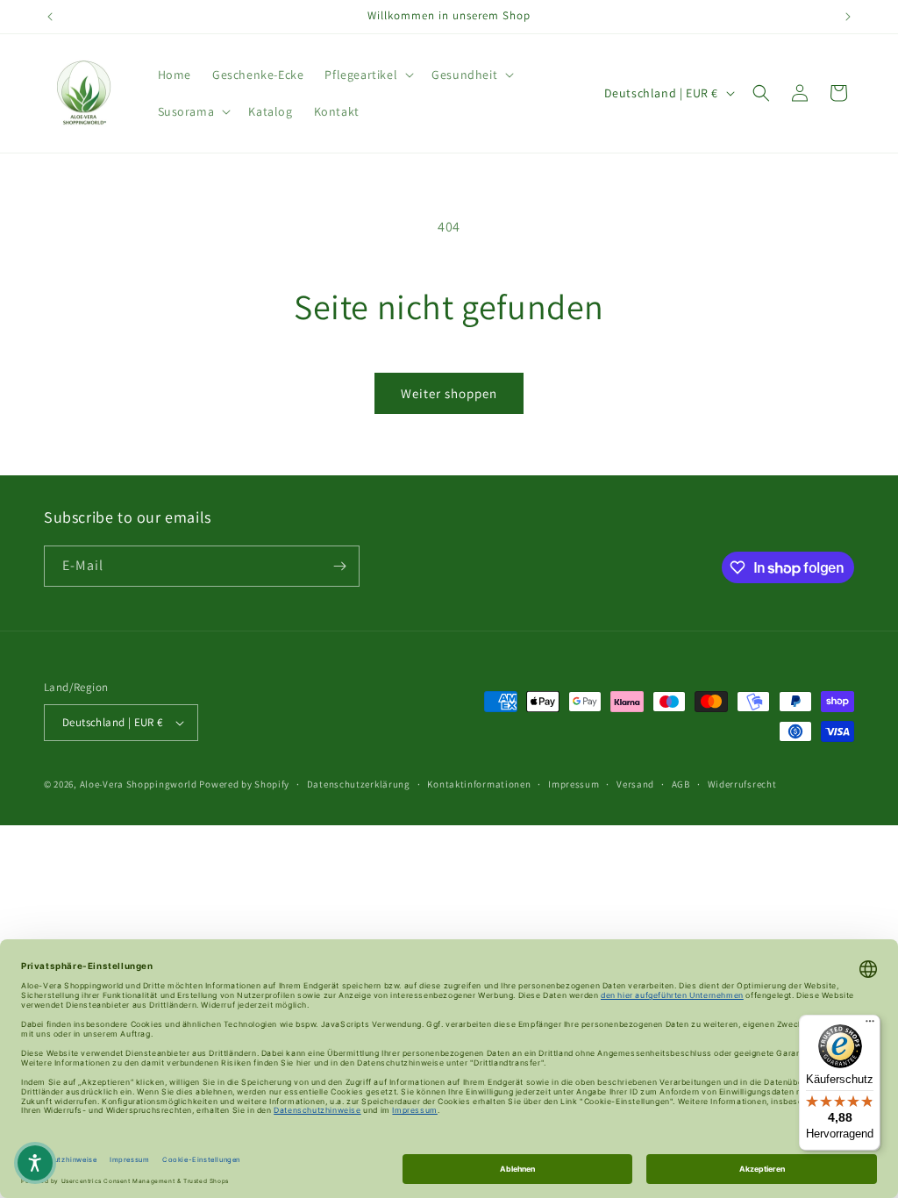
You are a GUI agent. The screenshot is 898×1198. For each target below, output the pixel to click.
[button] (367, 74)
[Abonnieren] (339, 566)
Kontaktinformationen (479, 784)
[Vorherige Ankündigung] (50, 16)
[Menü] (869, 1025)
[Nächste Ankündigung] (848, 16)
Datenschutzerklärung (358, 784)
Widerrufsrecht (742, 784)
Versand (635, 784)
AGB (681, 784)
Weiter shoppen (449, 393)
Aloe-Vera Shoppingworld (138, 784)
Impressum (573, 784)
